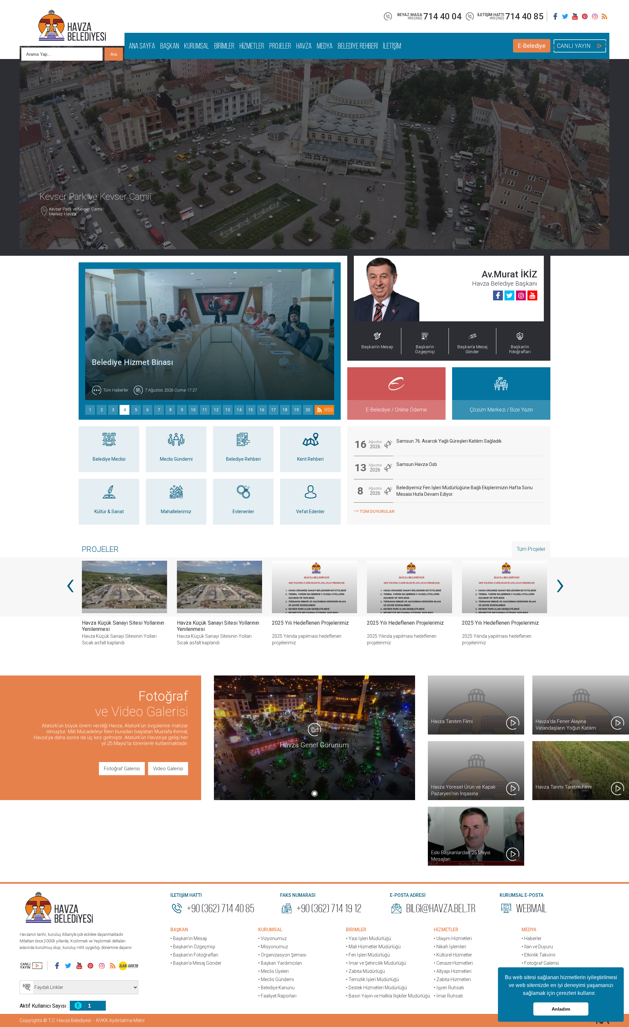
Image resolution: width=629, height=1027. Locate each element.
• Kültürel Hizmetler (453, 954)
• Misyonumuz (273, 946)
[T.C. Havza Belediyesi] (59, 908)
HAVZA (304, 46)
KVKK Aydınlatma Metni (120, 1020)
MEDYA (325, 46)
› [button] (559, 583)
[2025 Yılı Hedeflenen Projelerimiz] (219, 587)
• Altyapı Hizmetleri (452, 971)
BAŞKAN (169, 46)
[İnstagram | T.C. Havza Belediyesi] (595, 16)
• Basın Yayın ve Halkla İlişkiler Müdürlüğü (388, 995)
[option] (219, 608)
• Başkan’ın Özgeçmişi (192, 946)
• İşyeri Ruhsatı (449, 987)
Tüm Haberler (115, 390)
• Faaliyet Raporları (277, 995)
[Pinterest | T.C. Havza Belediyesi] (585, 16)
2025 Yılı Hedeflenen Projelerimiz (215, 623)
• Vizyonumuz (272, 938)
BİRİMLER (224, 46)
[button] (598, 994)
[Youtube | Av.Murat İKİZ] (532, 295)
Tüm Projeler (531, 549)
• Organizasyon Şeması (282, 954)
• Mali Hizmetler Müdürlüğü (373, 946)
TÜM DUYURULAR (374, 510)
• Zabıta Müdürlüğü (365, 971)
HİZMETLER (251, 46)
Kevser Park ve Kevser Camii (75, 231)
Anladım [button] (561, 1009)
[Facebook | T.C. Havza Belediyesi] (555, 16)
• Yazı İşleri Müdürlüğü (368, 938)
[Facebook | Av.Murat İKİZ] (498, 295)
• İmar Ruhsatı (448, 995)
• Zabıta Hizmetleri (452, 979)
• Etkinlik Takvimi (538, 954)
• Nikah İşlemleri (450, 946)
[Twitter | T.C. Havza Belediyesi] (565, 16)
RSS (328, 410)
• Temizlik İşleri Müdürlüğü (372, 979)
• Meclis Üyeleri (273, 971)
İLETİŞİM (392, 46)
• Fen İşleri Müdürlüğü (368, 954)
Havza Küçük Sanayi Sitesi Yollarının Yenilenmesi (123, 626)
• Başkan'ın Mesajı (188, 938)
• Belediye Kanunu (276, 987)
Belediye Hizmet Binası (132, 362)
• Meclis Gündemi (276, 979)
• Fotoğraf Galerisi (540, 963)
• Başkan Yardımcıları (280, 963)
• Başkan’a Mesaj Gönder (195, 963)
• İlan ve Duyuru (537, 946)
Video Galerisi (168, 769)
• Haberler (532, 938)
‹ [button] (70, 583)
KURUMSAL (196, 46)
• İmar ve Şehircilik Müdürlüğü (376, 963)
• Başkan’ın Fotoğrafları (194, 954)
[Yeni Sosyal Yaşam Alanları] (504, 587)
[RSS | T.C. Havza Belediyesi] (604, 16)
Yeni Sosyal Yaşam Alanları (492, 623)
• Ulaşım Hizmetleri (453, 938)
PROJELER (280, 46)
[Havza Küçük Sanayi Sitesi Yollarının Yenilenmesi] (124, 587)
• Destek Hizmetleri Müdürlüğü (376, 987)
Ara (113, 54)
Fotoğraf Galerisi (122, 769)
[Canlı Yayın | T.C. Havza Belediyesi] (31, 966)
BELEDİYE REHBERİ (358, 46)
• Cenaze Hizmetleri (453, 963)
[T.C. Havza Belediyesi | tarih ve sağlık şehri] (72, 26)
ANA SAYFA (142, 46)
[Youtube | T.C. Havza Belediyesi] (575, 16)
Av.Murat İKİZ (509, 274)
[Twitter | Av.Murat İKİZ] (509, 295)
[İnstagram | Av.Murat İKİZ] (521, 295)
